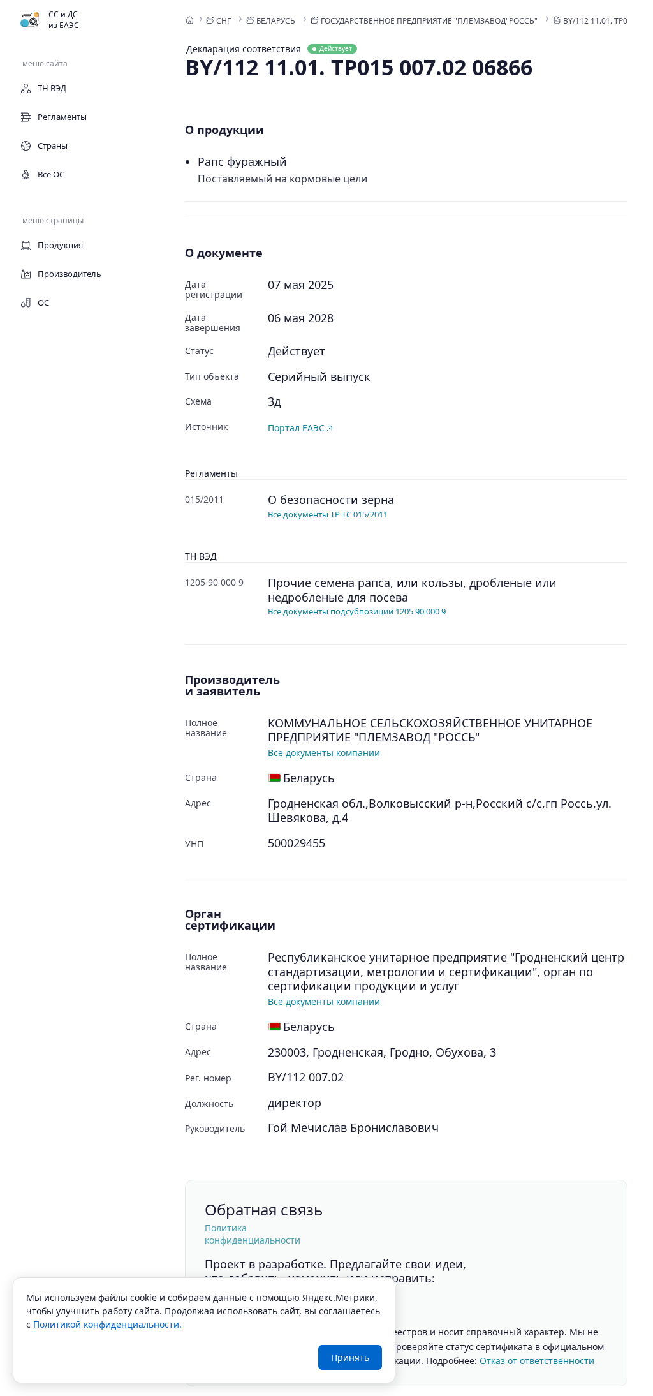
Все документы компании (324, 752)
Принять (350, 1357)
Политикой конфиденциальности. (107, 1324)
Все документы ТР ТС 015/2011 (328, 514)
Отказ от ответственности (537, 1361)
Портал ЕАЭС (296, 428)
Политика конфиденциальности (252, 1234)
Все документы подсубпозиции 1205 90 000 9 (357, 611)
